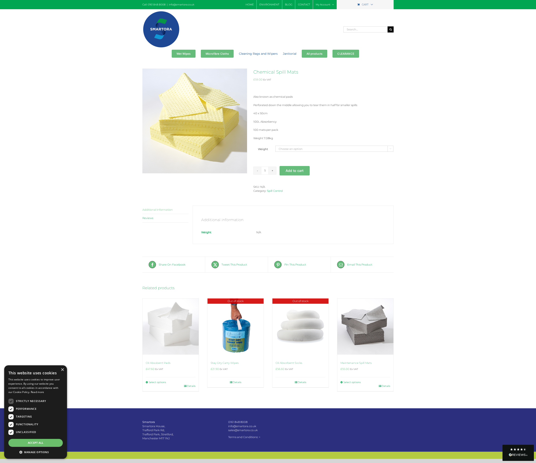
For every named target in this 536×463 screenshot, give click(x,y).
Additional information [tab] (157, 209)
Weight (263, 149)
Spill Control (275, 190)
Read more (37, 392)
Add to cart (295, 171)
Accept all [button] (36, 443)
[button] (518, 453)
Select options (157, 382)
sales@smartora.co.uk (243, 430)
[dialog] (35, 412)
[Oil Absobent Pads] (171, 326)
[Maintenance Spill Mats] (365, 326)
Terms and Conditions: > (244, 437)
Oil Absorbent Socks (289, 362)
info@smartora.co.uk (181, 4)
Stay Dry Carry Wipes (225, 362)
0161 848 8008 (237, 422)
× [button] (62, 369)
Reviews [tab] (147, 218)
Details (191, 386)
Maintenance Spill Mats (356, 362)
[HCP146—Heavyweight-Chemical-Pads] (194, 121)
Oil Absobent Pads (158, 362)
